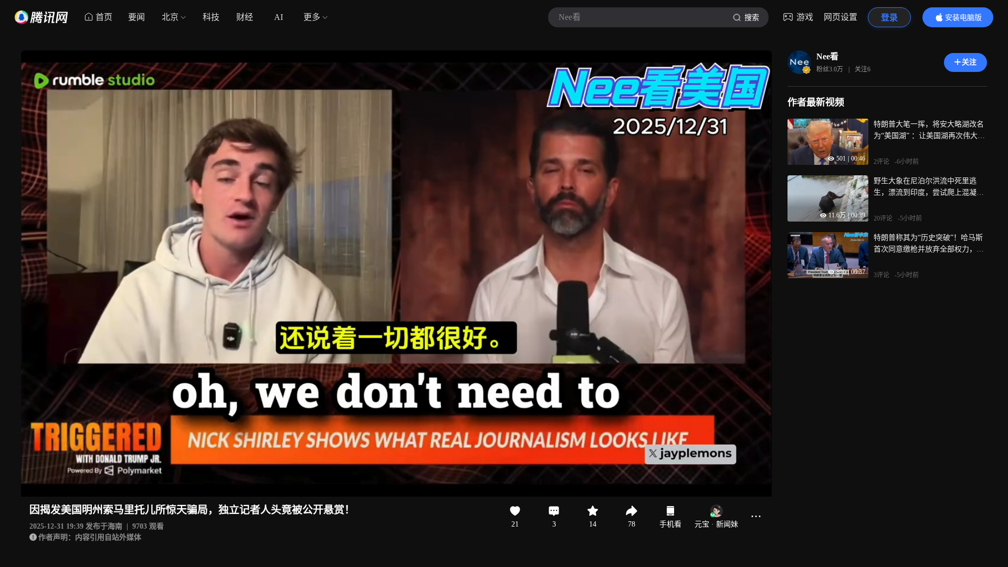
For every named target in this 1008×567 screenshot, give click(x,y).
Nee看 (827, 56)
